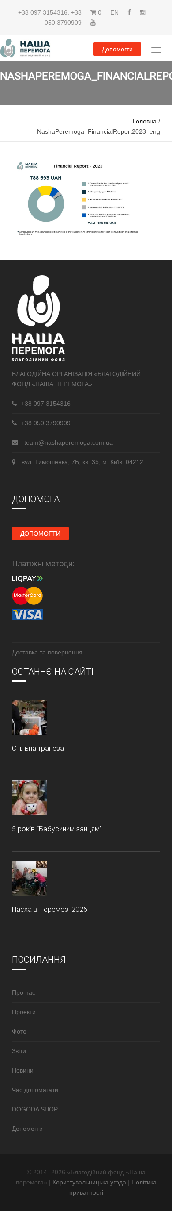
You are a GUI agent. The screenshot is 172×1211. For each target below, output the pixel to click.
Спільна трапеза (38, 748)
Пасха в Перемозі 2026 (49, 909)
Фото (19, 1031)
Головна (145, 121)
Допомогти (117, 49)
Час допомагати (35, 1089)
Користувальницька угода (90, 1182)
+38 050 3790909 (46, 423)
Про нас (23, 992)
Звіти (19, 1050)
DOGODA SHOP (35, 1109)
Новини (23, 1070)
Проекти (24, 1011)
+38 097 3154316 (42, 12)
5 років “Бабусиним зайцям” (57, 829)
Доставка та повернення (47, 652)
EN (114, 12)
